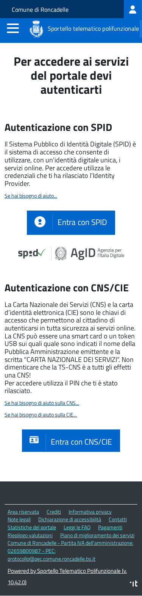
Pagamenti (110, 527)
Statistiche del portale (32, 527)
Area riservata (23, 512)
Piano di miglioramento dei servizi (97, 535)
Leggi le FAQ (77, 527)
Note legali (19, 519)
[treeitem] (133, 9)
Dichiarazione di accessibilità (69, 519)
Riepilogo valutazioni (30, 535)
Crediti (54, 512)
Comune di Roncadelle (40, 9)
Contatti (118, 519)
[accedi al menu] (13, 28)
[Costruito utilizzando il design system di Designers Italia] (133, 584)
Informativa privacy (90, 512)
